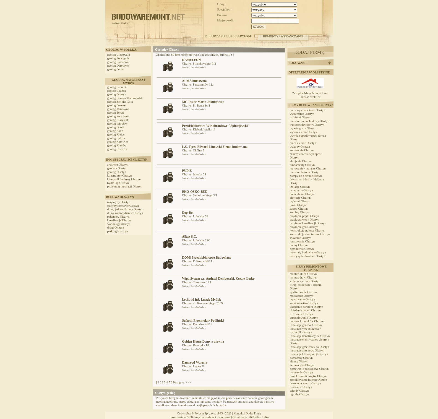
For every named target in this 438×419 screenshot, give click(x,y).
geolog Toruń (115, 112)
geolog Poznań (116, 105)
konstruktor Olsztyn (119, 175)
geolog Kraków (116, 145)
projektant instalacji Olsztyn (124, 186)
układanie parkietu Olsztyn (306, 306)
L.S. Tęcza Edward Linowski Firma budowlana (215, 146)
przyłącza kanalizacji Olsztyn (308, 223)
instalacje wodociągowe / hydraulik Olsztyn (305, 330)
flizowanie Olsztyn (301, 314)
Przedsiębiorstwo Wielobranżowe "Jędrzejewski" (216, 126)
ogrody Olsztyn (299, 394)
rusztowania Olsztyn (302, 241)
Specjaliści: (224, 9)
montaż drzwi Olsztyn (303, 277)
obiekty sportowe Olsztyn (123, 205)
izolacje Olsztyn (300, 186)
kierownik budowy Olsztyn (124, 179)
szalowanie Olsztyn (302, 150)
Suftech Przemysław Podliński (203, 320)
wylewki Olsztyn (300, 201)
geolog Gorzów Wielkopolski (125, 98)
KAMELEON (191, 60)
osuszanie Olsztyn (301, 387)
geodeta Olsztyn (117, 168)
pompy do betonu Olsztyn (306, 175)
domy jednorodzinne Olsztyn (125, 209)
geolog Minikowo (118, 109)
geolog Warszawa (118, 116)
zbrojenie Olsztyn (301, 161)
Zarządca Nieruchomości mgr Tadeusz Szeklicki (310, 95)
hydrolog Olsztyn (118, 183)
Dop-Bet (187, 212)
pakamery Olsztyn (118, 216)
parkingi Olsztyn (117, 231)
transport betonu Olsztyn (305, 172)
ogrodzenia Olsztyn (302, 248)
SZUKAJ (259, 27)
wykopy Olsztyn (300, 146)
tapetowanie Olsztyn (302, 299)
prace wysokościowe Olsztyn (307, 110)
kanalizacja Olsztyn (119, 220)
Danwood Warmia (194, 362)
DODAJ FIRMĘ (309, 52)
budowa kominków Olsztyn (307, 321)
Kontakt (239, 413)
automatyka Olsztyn (302, 365)
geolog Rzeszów (117, 149)
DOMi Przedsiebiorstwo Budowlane (206, 257)
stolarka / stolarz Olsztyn (305, 281)
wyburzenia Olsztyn (302, 113)
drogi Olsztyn (115, 227)
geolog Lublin (116, 138)
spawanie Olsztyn (300, 237)
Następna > (180, 382)
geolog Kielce (116, 134)
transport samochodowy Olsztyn (309, 121)
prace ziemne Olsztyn (303, 143)
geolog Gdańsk (116, 90)
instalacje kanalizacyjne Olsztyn (310, 336)
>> (189, 382)
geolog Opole (115, 127)
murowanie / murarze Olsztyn (308, 168)
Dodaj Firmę (253, 413)
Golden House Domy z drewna (203, 341)
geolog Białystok (118, 120)
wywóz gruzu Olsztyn (303, 128)
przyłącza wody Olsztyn (304, 219)
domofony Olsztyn (301, 357)
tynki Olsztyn (298, 205)
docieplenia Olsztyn (302, 194)
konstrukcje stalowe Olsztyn (307, 230)
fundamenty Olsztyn (302, 165)
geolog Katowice (117, 141)
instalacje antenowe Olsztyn (307, 350)
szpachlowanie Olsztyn (304, 317)
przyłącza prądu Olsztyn (305, 216)
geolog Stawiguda (118, 58)
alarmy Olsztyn (299, 361)
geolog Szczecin (117, 87)
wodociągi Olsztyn (118, 224)
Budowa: (222, 15)
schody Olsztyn (299, 390)
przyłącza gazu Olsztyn (304, 227)
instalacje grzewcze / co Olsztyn (309, 347)
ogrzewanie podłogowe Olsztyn (309, 368)
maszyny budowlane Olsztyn (307, 256)
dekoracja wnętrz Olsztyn (305, 383)
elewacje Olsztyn (300, 197)
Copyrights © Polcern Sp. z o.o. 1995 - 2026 (204, 413)
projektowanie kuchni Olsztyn (308, 379)
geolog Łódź (115, 131)
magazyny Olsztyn (118, 202)
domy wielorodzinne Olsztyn (125, 213)
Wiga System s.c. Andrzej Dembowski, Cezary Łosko (218, 278)
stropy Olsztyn (299, 208)
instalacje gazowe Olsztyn (306, 325)
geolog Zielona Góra (120, 101)
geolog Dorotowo (118, 65)
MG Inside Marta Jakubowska (203, 102)
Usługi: (221, 4)
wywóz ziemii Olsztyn (303, 132)
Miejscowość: (225, 20)
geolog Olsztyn (116, 94)
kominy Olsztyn (300, 212)
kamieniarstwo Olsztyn (304, 303)
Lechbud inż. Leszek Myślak (201, 299)
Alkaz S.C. (189, 236)
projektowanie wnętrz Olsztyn (308, 376)
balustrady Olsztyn (301, 372)
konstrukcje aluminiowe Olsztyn (310, 234)
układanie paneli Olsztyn (305, 310)
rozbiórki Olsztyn (300, 117)
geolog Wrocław (117, 123)
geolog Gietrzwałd (118, 54)
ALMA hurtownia (194, 81)
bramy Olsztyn (299, 245)
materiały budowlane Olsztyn (308, 252)
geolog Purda (115, 69)
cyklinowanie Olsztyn (303, 292)
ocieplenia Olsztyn (301, 190)
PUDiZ (187, 170)
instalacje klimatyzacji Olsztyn (309, 354)
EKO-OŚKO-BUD (194, 191)
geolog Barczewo (118, 62)
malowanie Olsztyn (301, 295)
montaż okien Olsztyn (303, 274)
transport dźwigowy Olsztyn (307, 124)
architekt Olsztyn (117, 164)
